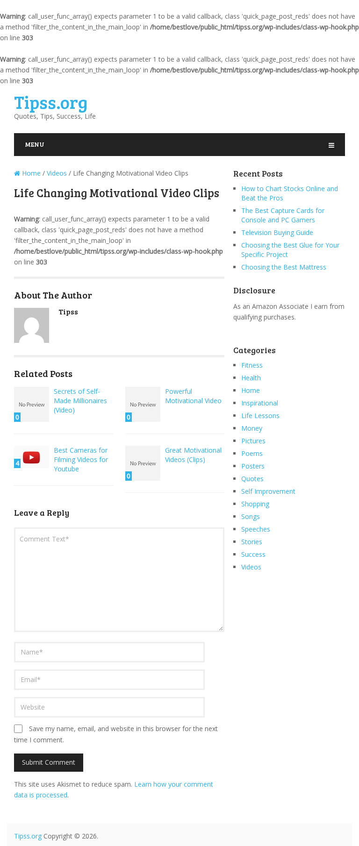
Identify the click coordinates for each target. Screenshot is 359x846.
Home (250, 390)
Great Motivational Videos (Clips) (193, 455)
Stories (251, 541)
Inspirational (259, 402)
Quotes (252, 478)
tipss (68, 311)
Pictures (253, 440)
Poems (252, 453)
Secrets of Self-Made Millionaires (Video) (80, 400)
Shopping (255, 503)
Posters (253, 466)
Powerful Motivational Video (193, 396)
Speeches (255, 529)
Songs (250, 516)
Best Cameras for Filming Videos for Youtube (81, 459)
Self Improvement (268, 491)
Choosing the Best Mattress (283, 267)
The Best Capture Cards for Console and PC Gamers (282, 215)
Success (253, 554)
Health (251, 377)
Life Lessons (260, 415)
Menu (34, 144)
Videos (251, 566)
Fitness (252, 365)
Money (251, 428)
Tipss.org (50, 102)
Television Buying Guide (277, 232)
